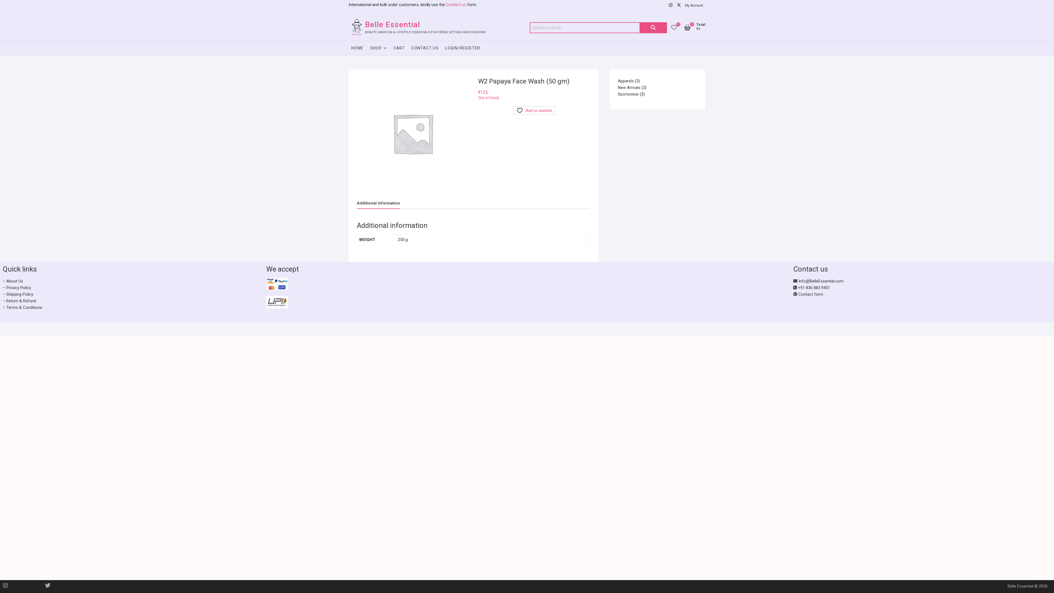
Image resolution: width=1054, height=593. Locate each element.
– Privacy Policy (17, 287)
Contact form (810, 294)
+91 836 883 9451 (813, 287)
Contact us (455, 4)
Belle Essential (392, 24)
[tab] (378, 203)
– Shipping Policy (18, 294)
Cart (399, 48)
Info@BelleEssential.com (820, 281)
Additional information (378, 203)
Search (653, 27)
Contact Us (425, 48)
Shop (376, 48)
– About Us (13, 281)
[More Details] (659, 292)
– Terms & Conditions (22, 307)
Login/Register (462, 48)
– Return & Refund (19, 300)
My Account (694, 5)
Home (357, 48)
